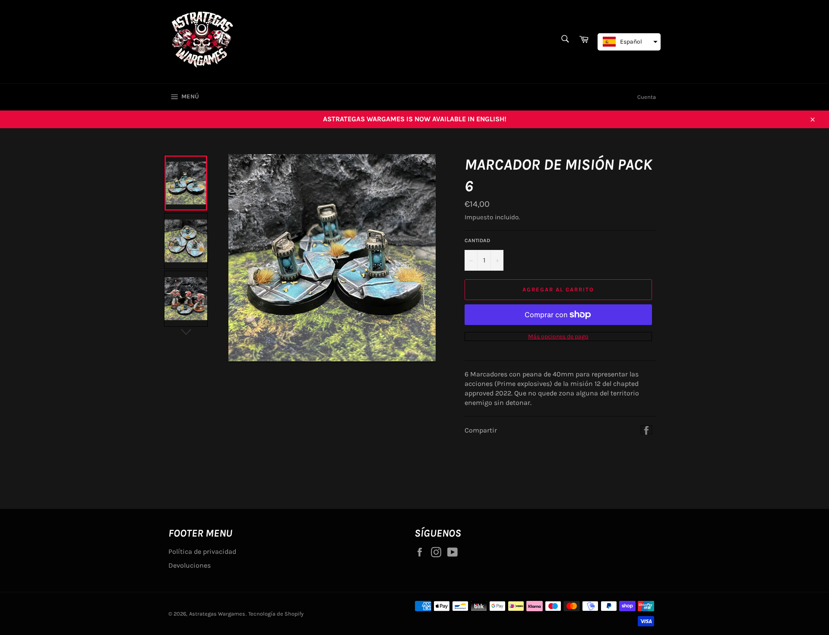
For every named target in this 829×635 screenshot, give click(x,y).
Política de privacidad (202, 551)
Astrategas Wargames (217, 613)
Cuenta (646, 97)
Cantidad (477, 240)
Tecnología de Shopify (276, 613)
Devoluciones (189, 565)
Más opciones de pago (558, 336)
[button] (629, 42)
